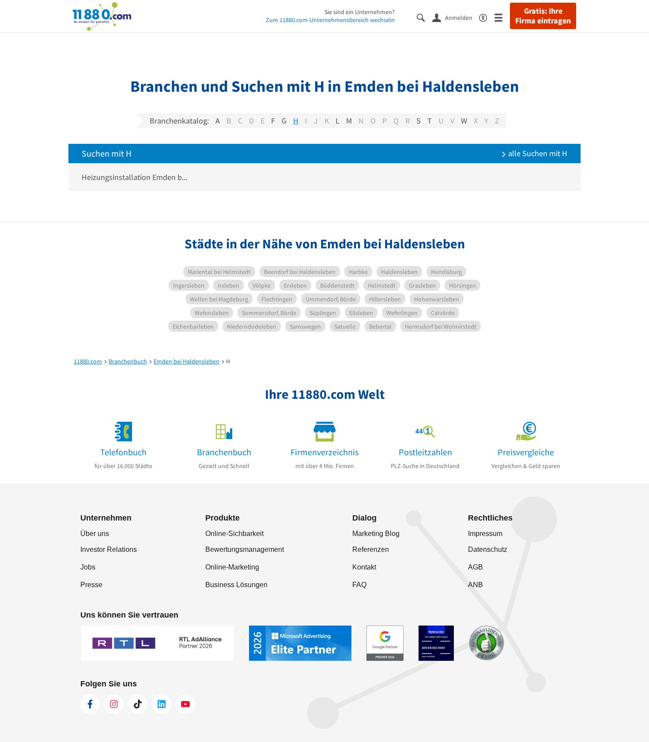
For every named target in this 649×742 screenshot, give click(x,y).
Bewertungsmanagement (244, 549)
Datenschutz (487, 549)
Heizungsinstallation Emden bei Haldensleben (136, 177)
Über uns (94, 533)
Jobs (87, 567)
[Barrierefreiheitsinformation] (486, 17)
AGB (475, 567)
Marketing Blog (376, 533)
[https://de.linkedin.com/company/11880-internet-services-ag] (161, 704)
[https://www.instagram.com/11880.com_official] (114, 704)
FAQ (359, 584)
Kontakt (364, 567)
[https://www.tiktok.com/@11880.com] (137, 704)
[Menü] (502, 17)
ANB (475, 584)
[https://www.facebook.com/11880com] (90, 704)
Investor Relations (108, 549)
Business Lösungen (236, 584)
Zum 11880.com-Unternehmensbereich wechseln (330, 20)
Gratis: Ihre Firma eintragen (543, 16)
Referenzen (370, 549)
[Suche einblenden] (424, 17)
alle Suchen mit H (536, 153)
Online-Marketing (232, 567)
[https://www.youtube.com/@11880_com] (185, 704)
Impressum (485, 533)
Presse (91, 584)
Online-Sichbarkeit (234, 533)
